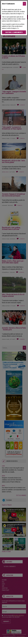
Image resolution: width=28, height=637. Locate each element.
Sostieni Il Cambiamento (14, 32)
